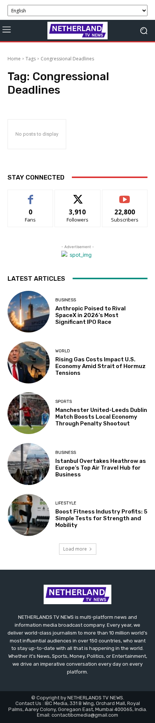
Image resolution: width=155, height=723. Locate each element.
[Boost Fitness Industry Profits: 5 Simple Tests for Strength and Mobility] (29, 515)
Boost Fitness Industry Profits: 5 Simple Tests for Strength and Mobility (101, 518)
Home (14, 58)
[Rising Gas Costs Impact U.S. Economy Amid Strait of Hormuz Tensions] (29, 362)
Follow (78, 195)
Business (65, 300)
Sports (63, 402)
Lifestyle (65, 503)
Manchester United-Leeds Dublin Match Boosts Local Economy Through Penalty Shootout (101, 417)
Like (30, 195)
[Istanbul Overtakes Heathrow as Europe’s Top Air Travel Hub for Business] (29, 464)
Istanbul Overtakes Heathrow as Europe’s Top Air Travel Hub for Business (100, 468)
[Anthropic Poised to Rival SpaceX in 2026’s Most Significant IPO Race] (29, 312)
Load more (75, 549)
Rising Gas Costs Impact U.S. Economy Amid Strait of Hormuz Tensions (100, 366)
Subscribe (125, 195)
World (62, 351)
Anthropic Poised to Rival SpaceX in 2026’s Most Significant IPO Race (90, 315)
